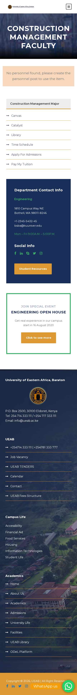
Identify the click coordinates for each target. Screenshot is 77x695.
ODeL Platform (21, 651)
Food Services (15, 538)
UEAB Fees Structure (25, 496)
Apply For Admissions (26, 154)
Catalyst (17, 125)
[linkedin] (21, 253)
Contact (16, 486)
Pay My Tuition (22, 164)
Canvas (16, 115)
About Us (17, 593)
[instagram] (41, 253)
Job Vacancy (19, 457)
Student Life (14, 557)
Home (14, 584)
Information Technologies (23, 551)
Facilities (16, 632)
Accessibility (13, 525)
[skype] (27, 253)
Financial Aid (14, 532)
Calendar (16, 476)
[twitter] (34, 253)
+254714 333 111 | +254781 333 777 (34, 447)
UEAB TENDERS (22, 466)
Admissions (18, 613)
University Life (20, 622)
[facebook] (15, 253)
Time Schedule (22, 144)
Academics (18, 603)
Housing (11, 544)
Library (16, 135)
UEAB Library (19, 642)
